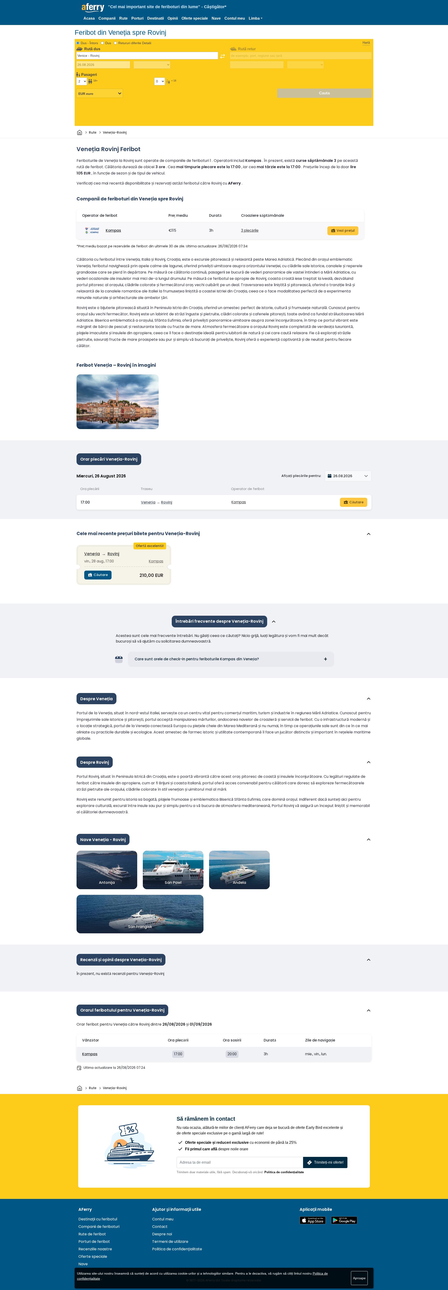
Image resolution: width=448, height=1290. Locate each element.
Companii (107, 18)
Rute (123, 18)
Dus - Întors (89, 43)
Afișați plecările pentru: (301, 475)
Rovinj (166, 502)
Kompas (113, 230)
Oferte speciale (195, 18)
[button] (255, 18)
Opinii (173, 18)
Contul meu (234, 18)
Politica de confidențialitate (284, 1172)
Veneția (148, 502)
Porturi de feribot (94, 1241)
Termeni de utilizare (170, 1241)
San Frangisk (140, 926)
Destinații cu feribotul (97, 1219)
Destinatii (155, 18)
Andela (239, 882)
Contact (160, 1226)
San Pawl (173, 882)
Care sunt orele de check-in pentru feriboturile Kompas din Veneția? (197, 659)
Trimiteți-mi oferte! (328, 1162)
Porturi (137, 18)
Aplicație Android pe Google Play (344, 1220)
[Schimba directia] (222, 56)
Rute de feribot (92, 1234)
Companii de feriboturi (98, 1226)
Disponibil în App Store (313, 1220)
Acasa (89, 18)
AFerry (85, 1209)
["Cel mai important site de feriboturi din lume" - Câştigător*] (93, 8)
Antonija (107, 882)
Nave (216, 18)
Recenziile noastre (95, 1249)
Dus (108, 43)
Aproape (359, 1278)
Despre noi (162, 1234)
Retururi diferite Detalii (134, 43)
